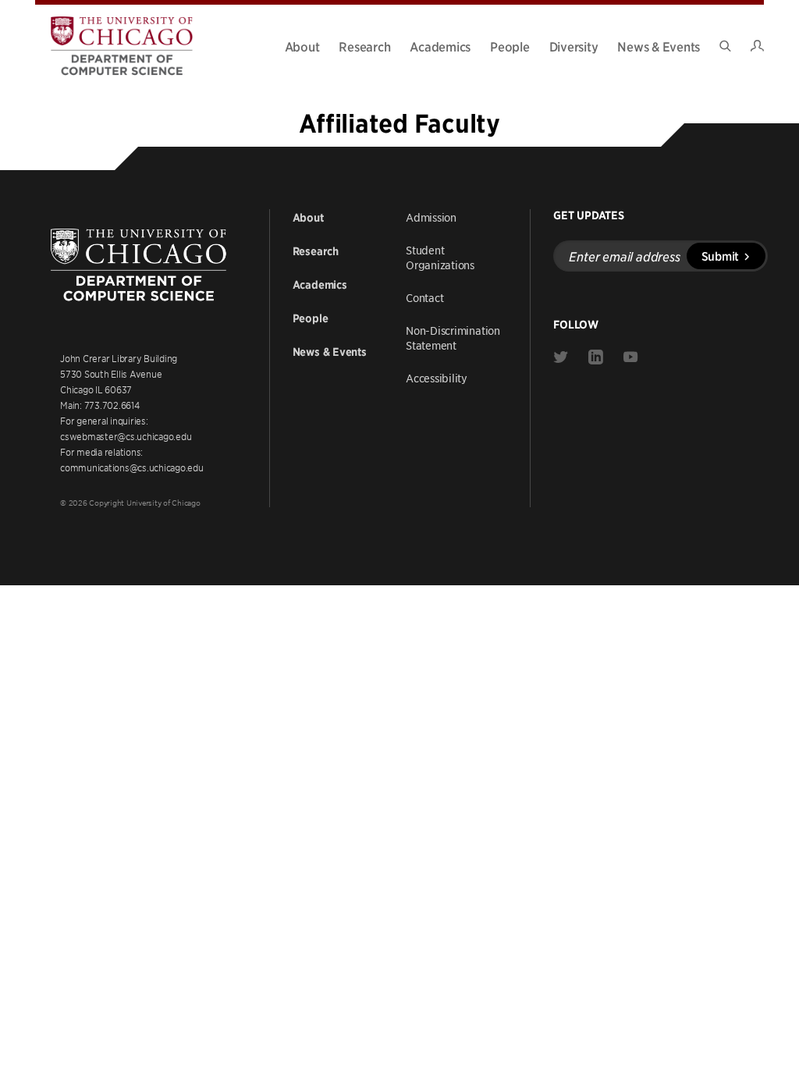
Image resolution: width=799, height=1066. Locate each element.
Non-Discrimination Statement (453, 337)
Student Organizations (440, 257)
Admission (431, 217)
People (510, 46)
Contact (424, 297)
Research (364, 46)
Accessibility (436, 378)
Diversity (573, 46)
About (302, 46)
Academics (440, 46)
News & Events (658, 46)
